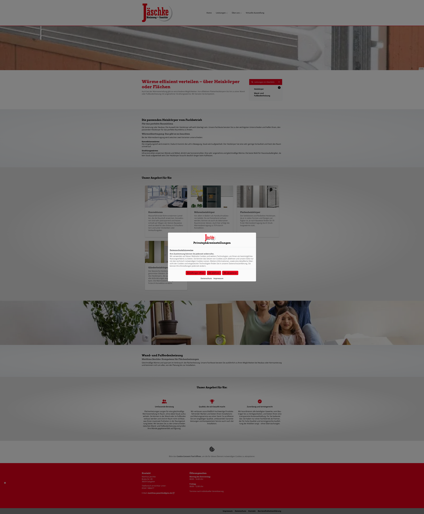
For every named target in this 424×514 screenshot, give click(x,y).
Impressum (218, 278)
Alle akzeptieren (230, 273)
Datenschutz (206, 278)
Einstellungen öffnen (195, 273)
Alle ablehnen (214, 273)
